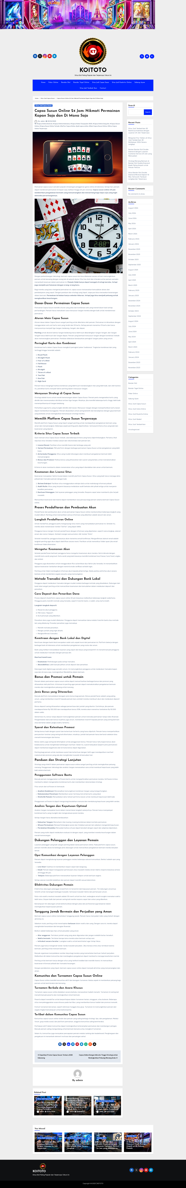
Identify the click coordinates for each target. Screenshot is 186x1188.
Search (131, 106)
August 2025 (133, 270)
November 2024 (134, 306)
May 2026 (132, 223)
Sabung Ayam (140, 82)
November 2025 (134, 254)
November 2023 (134, 368)
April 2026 (132, 229)
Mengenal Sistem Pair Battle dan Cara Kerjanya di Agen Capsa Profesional (107, 1107)
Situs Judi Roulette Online (122, 82)
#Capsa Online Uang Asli (101, 124)
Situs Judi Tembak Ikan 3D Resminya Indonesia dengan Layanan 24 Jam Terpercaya (138, 131)
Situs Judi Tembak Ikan (88, 88)
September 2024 (134, 316)
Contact (103, 88)
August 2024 (133, 321)
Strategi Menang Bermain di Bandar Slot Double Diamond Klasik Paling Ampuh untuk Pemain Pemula (137, 1144)
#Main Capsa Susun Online (98, 126)
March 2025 (132, 285)
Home (43, 82)
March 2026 (132, 234)
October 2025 (133, 259)
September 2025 (134, 265)
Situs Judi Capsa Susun (100, 82)
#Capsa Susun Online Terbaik (49, 126)
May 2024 (132, 337)
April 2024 (132, 342)
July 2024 (132, 326)
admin (43, 121)
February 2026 (133, 239)
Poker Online (53, 82)
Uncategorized (134, 429)
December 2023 (134, 362)
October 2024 (133, 311)
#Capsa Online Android (44, 124)
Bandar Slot (66, 82)
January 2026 (133, 244)
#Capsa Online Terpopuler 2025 (81, 124)
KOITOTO (93, 70)
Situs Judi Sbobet (135, 419)
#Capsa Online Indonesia (61, 124)
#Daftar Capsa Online (67, 126)
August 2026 (133, 208)
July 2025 (132, 275)
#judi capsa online (82, 126)
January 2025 (133, 295)
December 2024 (134, 301)
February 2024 (133, 352)
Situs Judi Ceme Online (137, 409)
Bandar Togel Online (81, 82)
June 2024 (132, 331)
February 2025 (133, 290)
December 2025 (134, 249)
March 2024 (132, 347)
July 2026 (132, 213)
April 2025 (132, 280)
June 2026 (132, 218)
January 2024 (133, 357)
